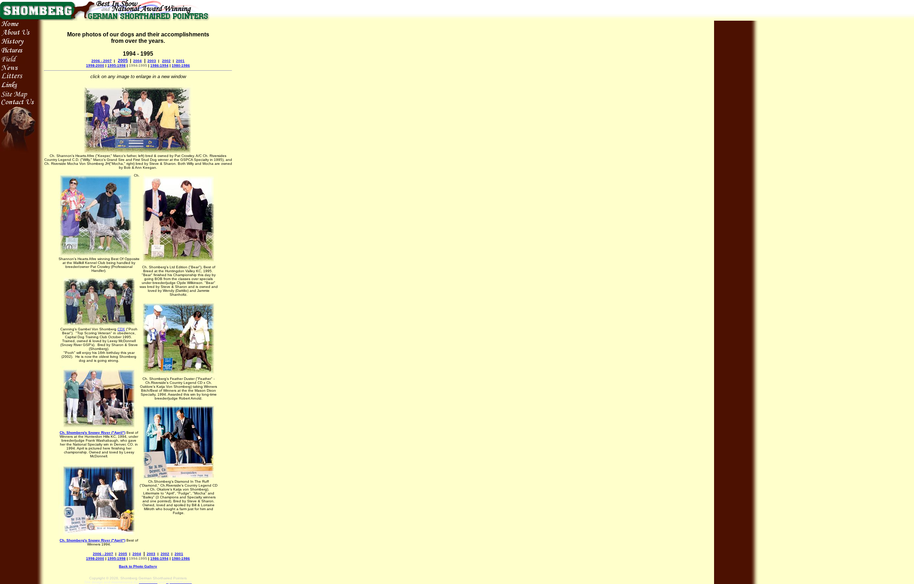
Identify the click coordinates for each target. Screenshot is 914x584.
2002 (166, 61)
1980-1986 (181, 65)
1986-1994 (159, 65)
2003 (151, 61)
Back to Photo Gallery (138, 566)
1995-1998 (116, 65)
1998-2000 (95, 65)
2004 (137, 61)
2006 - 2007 (101, 61)
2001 (180, 61)
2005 (123, 60)
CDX (121, 329)
